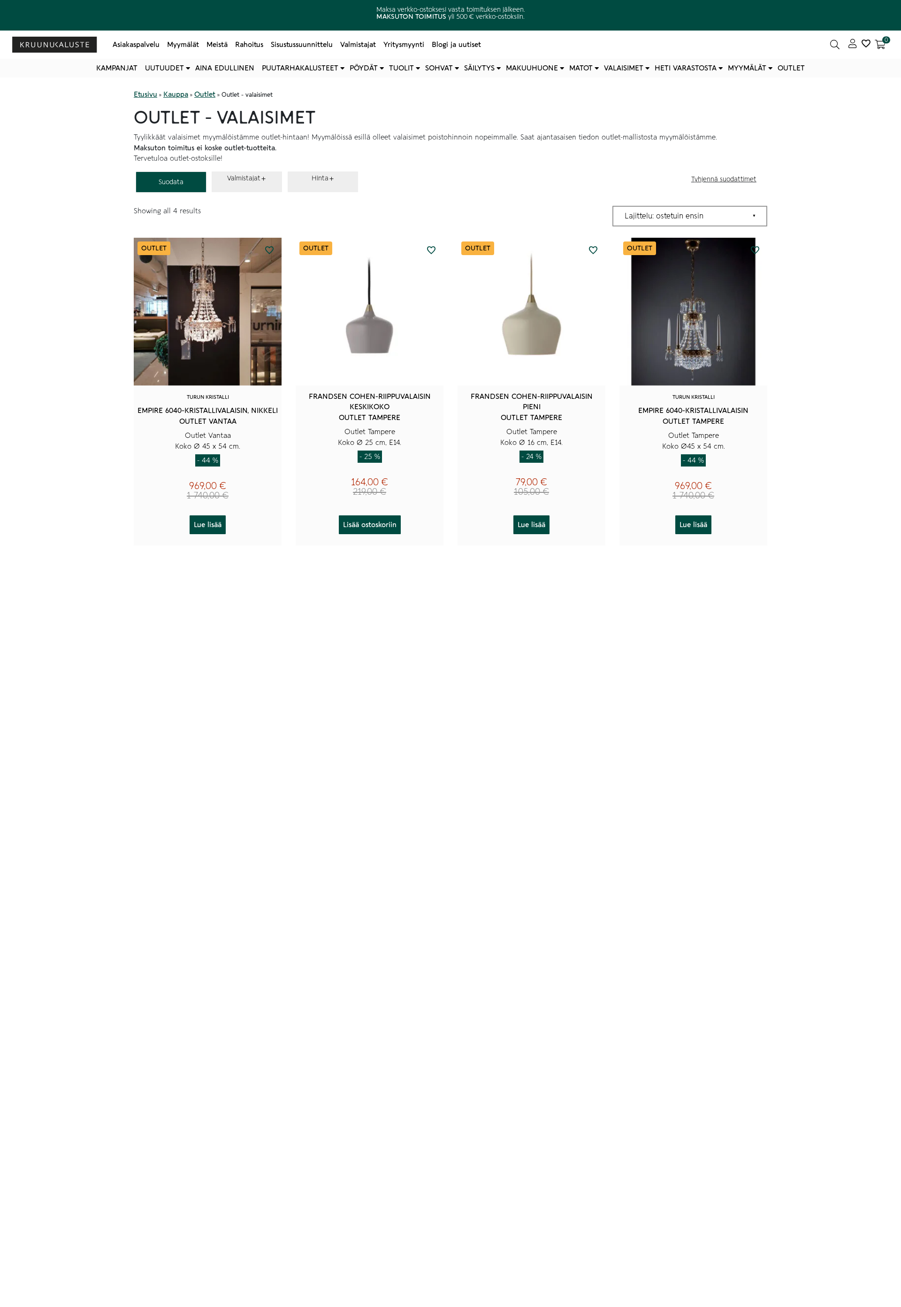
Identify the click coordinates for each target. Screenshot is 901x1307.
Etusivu (145, 94)
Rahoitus (249, 44)
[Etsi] (834, 44)
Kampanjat (116, 68)
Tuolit (401, 68)
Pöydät (364, 68)
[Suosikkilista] (866, 44)
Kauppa (175, 94)
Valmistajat (358, 44)
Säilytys (479, 68)
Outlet (791, 68)
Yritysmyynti (403, 44)
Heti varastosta (686, 68)
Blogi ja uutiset (456, 44)
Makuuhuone (532, 68)
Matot (581, 68)
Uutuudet (164, 68)
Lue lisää (207, 525)
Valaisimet (623, 68)
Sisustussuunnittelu (302, 44)
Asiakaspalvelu (136, 44)
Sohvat (439, 68)
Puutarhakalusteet (300, 68)
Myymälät (183, 44)
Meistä (217, 44)
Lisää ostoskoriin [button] (370, 525)
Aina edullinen (224, 68)
